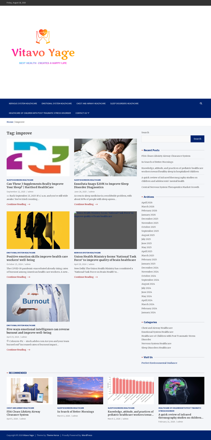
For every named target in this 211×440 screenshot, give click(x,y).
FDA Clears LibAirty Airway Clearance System (165, 156)
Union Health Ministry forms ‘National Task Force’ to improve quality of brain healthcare (105, 258)
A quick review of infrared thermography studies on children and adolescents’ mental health (179, 417)
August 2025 (148, 235)
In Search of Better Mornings (157, 162)
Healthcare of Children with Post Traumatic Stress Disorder (40, 113)
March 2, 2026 (114, 418)
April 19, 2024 (13, 336)
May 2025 (146, 247)
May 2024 (146, 296)
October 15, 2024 (15, 264)
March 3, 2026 (63, 415)
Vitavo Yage (21, 87)
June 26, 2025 (80, 191)
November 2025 (149, 223)
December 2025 (149, 218)
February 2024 (149, 308)
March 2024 (147, 304)
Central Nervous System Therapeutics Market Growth (170, 187)
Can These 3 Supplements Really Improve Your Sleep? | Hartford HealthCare (35, 185)
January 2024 (148, 312)
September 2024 (150, 280)
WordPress (87, 435)
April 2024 (146, 300)
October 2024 (148, 275)
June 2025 (146, 243)
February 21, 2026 (166, 421)
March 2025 (147, 255)
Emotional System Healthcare (57, 103)
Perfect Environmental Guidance (159, 363)
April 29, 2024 (80, 264)
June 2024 (146, 292)
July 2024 (146, 288)
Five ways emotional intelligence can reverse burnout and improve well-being (38, 331)
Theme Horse (53, 435)
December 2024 (149, 267)
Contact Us (81, 113)
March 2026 (147, 206)
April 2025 (146, 251)
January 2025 (148, 263)
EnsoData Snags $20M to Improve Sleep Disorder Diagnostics (101, 185)
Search (145, 132)
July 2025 (146, 239)
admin (30, 191)
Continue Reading (17, 204)
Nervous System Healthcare (23, 103)
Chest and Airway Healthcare (91, 103)
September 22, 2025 (16, 191)
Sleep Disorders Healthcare (124, 103)
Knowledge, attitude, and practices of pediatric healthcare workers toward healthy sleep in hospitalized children (131, 416)
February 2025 (149, 259)
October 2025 (148, 227)
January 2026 (148, 214)
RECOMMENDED (18, 373)
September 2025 (150, 231)
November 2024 (150, 271)
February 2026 (149, 210)
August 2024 (148, 284)
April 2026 (146, 202)
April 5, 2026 (12, 418)
